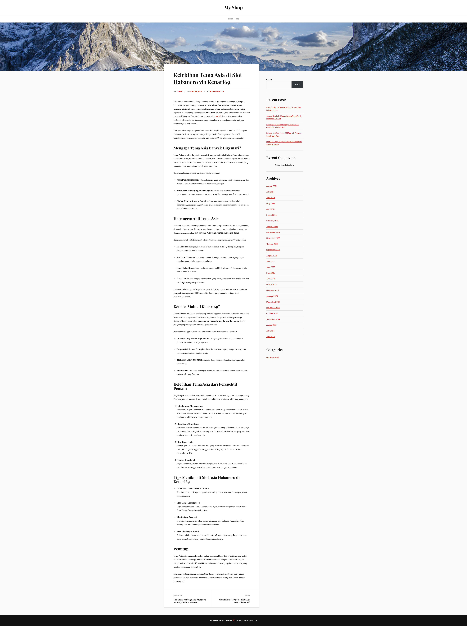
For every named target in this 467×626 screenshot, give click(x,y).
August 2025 (271, 255)
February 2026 (272, 220)
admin (179, 92)
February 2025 (272, 290)
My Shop (233, 7)
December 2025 (273, 232)
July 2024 (270, 331)
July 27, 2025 (196, 92)
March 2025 (271, 284)
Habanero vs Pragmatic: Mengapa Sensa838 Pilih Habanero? (190, 601)
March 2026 (271, 215)
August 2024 (271, 325)
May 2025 (270, 273)
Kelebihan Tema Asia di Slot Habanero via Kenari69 (208, 78)
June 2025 (270, 267)
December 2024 (273, 302)
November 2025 (273, 238)
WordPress (226, 620)
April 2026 (270, 209)
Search (269, 79)
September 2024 (273, 319)
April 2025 (270, 278)
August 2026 (271, 186)
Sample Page (233, 18)
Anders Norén (250, 620)
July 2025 (270, 261)
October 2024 (272, 313)
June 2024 (270, 336)
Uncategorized (216, 92)
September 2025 (273, 249)
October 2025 (272, 244)
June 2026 (270, 197)
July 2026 (270, 192)
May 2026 (270, 203)
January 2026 (272, 226)
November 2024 (273, 307)
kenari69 (217, 116)
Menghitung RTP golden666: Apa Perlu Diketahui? (234, 601)
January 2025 (272, 296)
